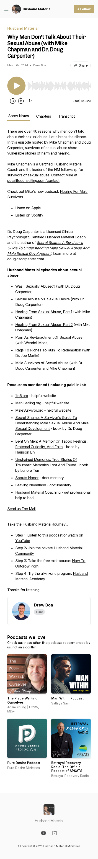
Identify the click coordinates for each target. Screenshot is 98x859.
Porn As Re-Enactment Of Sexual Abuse (49, 337)
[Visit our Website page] (54, 833)
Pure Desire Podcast (23, 763)
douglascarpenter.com (25, 259)
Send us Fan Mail (21, 508)
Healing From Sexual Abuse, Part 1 (43, 312)
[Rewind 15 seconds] (13, 101)
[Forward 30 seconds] (21, 101)
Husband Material (37, 9)
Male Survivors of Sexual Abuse (41, 363)
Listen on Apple (28, 208)
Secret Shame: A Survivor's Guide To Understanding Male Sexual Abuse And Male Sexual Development (52, 423)
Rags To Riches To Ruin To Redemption (48, 350)
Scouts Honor (27, 477)
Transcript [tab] (66, 116)
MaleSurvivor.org (29, 410)
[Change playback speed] (30, 101)
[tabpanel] (49, 363)
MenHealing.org (28, 403)
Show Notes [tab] (18, 116)
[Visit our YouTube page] (43, 833)
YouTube (22, 540)
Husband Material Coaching (38, 492)
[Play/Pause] (16, 86)
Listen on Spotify (29, 215)
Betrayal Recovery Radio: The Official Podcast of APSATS (67, 767)
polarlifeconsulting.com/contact (33, 180)
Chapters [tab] (43, 116)
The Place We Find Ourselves (22, 700)
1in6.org (21, 395)
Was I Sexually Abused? (35, 286)
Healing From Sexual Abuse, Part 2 (44, 324)
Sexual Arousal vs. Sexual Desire (42, 299)
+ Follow (84, 9)
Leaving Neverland (30, 485)
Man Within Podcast (67, 698)
